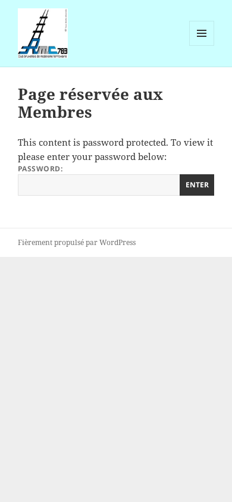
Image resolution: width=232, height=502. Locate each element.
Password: (40, 169)
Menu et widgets (202, 45)
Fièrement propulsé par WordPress (77, 242)
